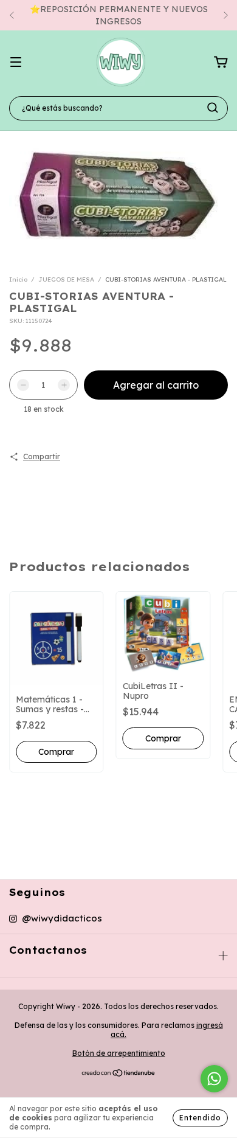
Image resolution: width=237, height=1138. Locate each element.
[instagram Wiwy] (55, 918)
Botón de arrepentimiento (118, 1053)
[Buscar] (212, 107)
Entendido (200, 1117)
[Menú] (16, 62)
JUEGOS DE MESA (66, 279)
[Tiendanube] (119, 1074)
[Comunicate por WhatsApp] (214, 1078)
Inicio (18, 279)
